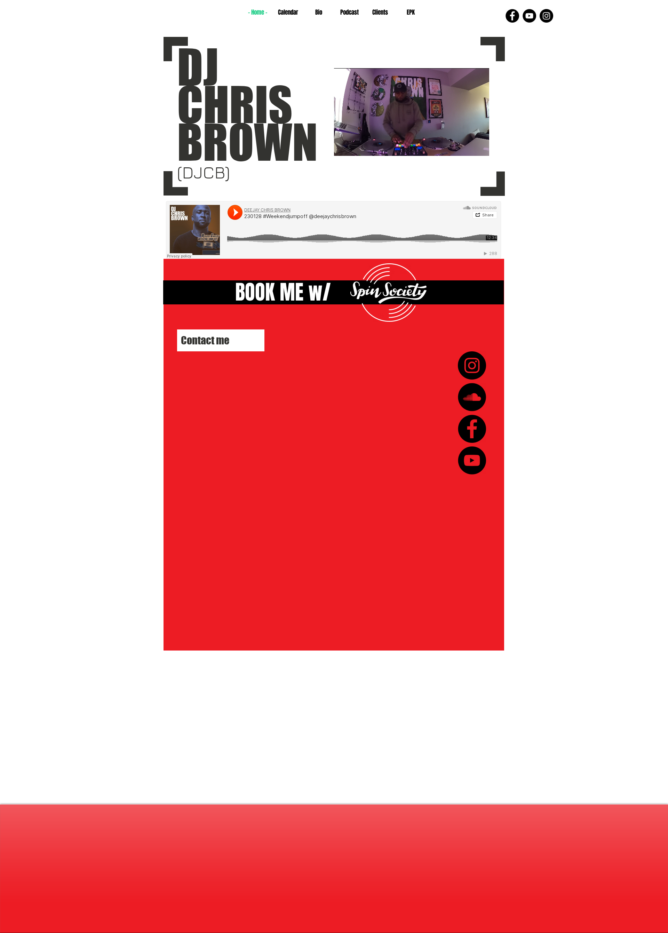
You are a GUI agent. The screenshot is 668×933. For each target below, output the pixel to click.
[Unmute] (354, 146)
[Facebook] (512, 16)
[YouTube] (529, 16)
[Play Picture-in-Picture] (467, 146)
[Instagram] (546, 16)
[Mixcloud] (472, 397)
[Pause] (343, 146)
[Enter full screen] (479, 146)
